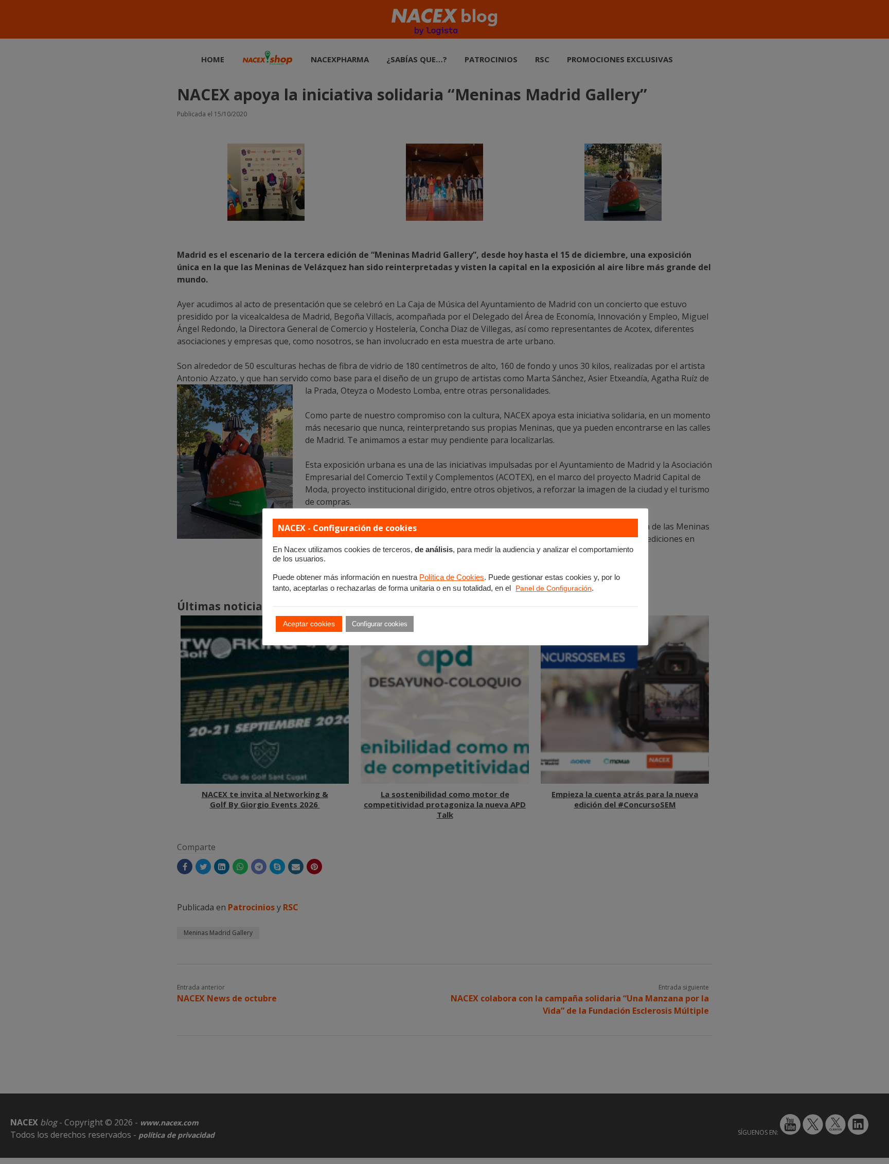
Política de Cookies (451, 577)
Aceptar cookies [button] (309, 624)
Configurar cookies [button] (379, 624)
